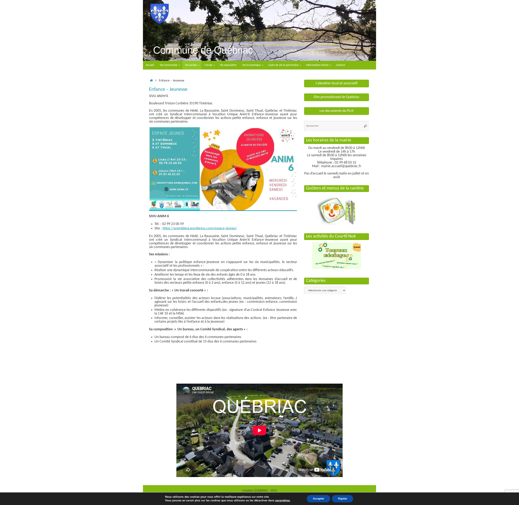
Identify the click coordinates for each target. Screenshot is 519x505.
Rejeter (342, 499)
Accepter (318, 499)
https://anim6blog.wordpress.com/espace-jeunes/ (200, 228)
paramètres (282, 500)
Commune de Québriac (203, 50)
